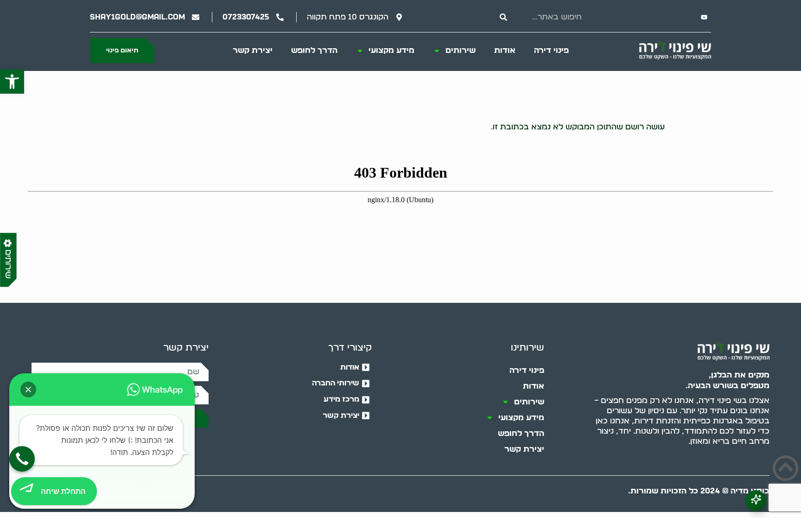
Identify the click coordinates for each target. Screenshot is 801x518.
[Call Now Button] (22, 459)
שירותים (460, 50)
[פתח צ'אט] (755, 500)
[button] (12, 82)
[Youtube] (704, 17)
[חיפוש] (503, 17)
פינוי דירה (551, 50)
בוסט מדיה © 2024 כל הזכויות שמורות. (698, 491)
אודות (504, 50)
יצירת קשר (253, 50)
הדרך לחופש (314, 50)
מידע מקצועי (391, 50)
